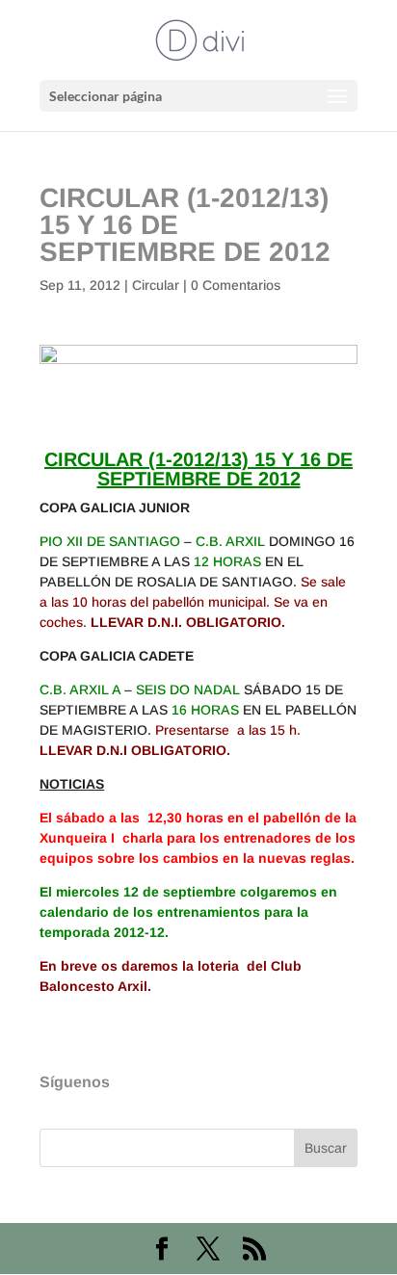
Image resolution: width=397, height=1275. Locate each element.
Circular (155, 285)
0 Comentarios (235, 285)
